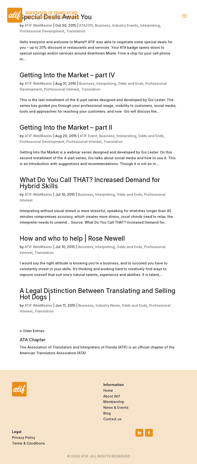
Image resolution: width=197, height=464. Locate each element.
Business (86, 83)
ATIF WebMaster (38, 83)
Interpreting (106, 83)
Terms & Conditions (28, 443)
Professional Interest (61, 89)
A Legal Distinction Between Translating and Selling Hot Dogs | (97, 294)
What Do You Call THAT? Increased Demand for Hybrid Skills (90, 183)
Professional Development (42, 31)
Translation (76, 31)
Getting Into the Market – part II (66, 127)
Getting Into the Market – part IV (67, 75)
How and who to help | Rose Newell (72, 238)
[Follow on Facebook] (149, 433)
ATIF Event (88, 136)
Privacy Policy (23, 437)
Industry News (108, 305)
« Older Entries (32, 331)
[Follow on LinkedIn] (139, 433)
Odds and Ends (130, 83)
